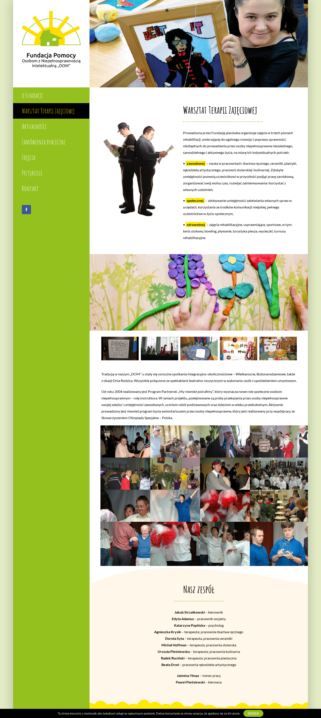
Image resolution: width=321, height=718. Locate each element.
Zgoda (253, 713)
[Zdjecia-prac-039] (238, 348)
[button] (104, 348)
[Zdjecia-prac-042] (119, 348)
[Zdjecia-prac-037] (278, 348)
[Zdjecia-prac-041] (159, 348)
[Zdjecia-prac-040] (199, 348)
